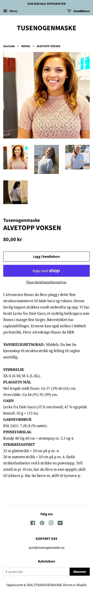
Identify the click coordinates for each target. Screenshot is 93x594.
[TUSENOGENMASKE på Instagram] (51, 524)
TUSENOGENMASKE (46, 28)
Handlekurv (81, 11)
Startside (9, 46)
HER (70, 332)
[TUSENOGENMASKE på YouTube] (60, 524)
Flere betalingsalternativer (46, 282)
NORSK (25, 46)
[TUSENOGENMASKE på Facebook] (32, 524)
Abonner (79, 571)
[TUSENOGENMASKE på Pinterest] (42, 524)
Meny (12, 11)
